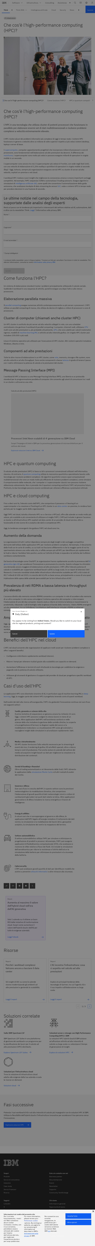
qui (49, 1231)
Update (52, 634)
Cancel (14, 634)
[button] (93, 1211)
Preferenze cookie (31, 1221)
